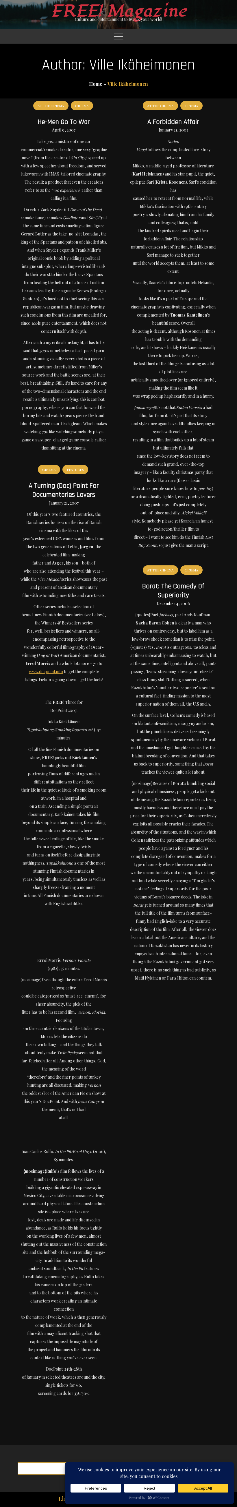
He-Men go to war (64, 122)
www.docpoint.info (46, 671)
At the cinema (51, 105)
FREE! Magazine (118, 11)
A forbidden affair (173, 122)
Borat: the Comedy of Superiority (173, 591)
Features (75, 469)
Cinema (82, 105)
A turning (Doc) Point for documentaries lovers (64, 490)
